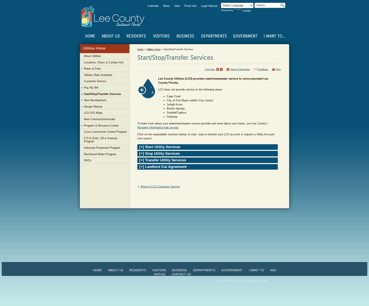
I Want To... (274, 36)
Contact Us (181, 274)
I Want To (256, 270)
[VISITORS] (161, 36)
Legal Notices (209, 5)
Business (179, 270)
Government (232, 270)
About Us (115, 270)
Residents (137, 270)
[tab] (207, 147)
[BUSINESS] (185, 36)
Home (90, 36)
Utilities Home (94, 48)
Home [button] (115, 16)
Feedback (263, 69)
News (166, 5)
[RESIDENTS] (136, 36)
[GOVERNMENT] (245, 36)
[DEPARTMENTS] (214, 36)
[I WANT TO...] (274, 36)
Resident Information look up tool (157, 127)
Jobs (177, 5)
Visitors (159, 270)
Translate (247, 10)
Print (278, 69)
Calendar (153, 5)
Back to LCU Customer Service (160, 186)
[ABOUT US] (110, 36)
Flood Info (190, 5)
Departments (204, 270)
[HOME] (90, 36)
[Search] (282, 5)
